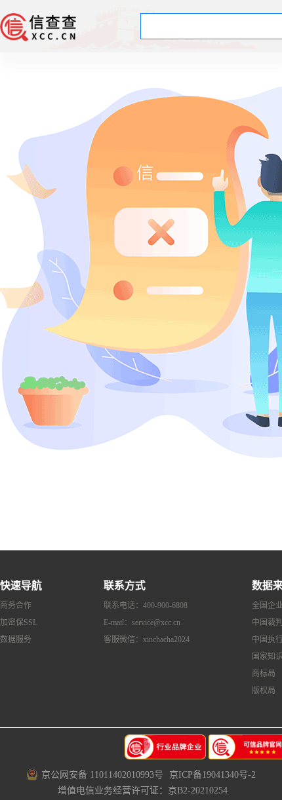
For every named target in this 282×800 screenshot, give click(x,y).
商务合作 (15, 605)
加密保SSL (18, 622)
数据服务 (15, 639)
